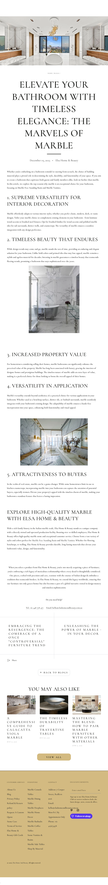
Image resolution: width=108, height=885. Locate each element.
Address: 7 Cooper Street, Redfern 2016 (56, 794)
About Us (11, 789)
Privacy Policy (13, 798)
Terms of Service (14, 826)
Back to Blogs (56, 672)
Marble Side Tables (36, 844)
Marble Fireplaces (35, 807)
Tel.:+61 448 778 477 (34, 607)
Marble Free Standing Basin (44, 540)
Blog (9, 794)
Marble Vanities (68, 540)
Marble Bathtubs (35, 821)
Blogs (56, 73)
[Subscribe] (99, 790)
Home (50, 73)
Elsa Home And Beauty (20, 863)
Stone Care (12, 821)
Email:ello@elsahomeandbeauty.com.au (64, 607)
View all (54, 757)
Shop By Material (35, 848)
